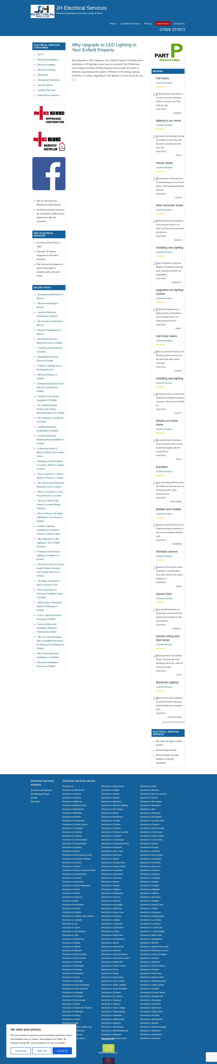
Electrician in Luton (70, 935)
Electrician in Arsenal (110, 794)
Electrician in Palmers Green (113, 966)
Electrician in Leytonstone (112, 928)
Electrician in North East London (154, 950)
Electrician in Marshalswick (113, 939)
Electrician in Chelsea (149, 824)
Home (113, 23)
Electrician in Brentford (72, 813)
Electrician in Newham (111, 950)
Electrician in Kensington (112, 905)
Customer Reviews (130, 23)
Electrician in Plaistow (149, 970)
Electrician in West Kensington (153, 1027)
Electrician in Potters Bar (150, 973)
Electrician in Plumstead (72, 973)
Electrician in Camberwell (73, 821)
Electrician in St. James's (112, 996)
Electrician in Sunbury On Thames (77, 1008)
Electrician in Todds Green (151, 1012)
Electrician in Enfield (110, 859)
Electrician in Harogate (150, 878)
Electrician (42, 75)
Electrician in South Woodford (114, 989)
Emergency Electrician (48, 80)
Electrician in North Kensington (153, 954)
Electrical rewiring (46, 69)
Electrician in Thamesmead (113, 1012)
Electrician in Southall (149, 989)
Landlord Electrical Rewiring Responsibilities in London (50, 439)
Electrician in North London (74, 958)
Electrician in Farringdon (150, 859)
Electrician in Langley (110, 920)
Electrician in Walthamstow (113, 1019)
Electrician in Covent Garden (74, 840)
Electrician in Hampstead (112, 874)
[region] (41, 1041)
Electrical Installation (47, 59)
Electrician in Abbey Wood (112, 786)
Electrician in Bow (148, 809)
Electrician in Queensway (112, 977)
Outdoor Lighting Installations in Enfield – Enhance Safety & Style (48, 530)
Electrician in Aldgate (110, 790)
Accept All (62, 1051)
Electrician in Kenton (71, 908)
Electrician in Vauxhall (149, 1015)
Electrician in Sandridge (72, 981)
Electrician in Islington (149, 901)
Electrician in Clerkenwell (151, 832)
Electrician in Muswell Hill (112, 947)
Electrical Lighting (46, 64)
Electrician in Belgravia (111, 801)
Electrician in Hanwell (71, 878)
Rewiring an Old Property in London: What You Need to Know (50, 465)
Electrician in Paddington (73, 966)
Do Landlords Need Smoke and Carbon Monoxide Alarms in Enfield (50, 409)
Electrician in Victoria (71, 1019)
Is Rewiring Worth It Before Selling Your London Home (50, 452)
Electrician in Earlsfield (150, 851)
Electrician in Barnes (149, 798)
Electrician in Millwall (71, 947)
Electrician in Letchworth (111, 924)
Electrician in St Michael (72, 996)
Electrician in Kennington (73, 905)
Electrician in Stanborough (73, 1000)
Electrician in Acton (148, 786)
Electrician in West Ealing (112, 1027)
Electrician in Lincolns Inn (151, 928)
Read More (161, 109)
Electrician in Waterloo (111, 1023)
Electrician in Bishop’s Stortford (114, 805)
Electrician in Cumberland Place (115, 843)
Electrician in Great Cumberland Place (78, 870)
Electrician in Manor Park (151, 935)
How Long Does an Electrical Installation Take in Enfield (50, 593)
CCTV (40, 54)
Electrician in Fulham (71, 866)
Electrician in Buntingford (151, 817)
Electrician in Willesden (111, 1034)
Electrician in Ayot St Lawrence (153, 794)
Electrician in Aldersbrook (73, 790)
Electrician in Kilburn (149, 908)
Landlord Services (46, 90)
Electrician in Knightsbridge (152, 916)
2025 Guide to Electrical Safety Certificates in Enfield (49, 606)
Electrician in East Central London (77, 855)
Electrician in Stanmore (111, 1000)
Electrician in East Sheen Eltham (76, 859)
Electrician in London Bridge (152, 931)
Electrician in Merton (110, 943)
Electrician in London (110, 931)
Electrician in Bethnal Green (74, 805)
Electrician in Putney (71, 977)
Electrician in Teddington (73, 1012)
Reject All (41, 1051)
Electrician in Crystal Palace (74, 843)
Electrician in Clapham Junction (115, 832)
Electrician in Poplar (110, 973)
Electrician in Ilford (70, 901)
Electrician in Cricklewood (112, 840)
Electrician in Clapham (72, 832)
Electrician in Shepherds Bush (153, 981)
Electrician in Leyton (71, 928)
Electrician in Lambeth (72, 920)
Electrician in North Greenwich (114, 954)
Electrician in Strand (71, 1004)
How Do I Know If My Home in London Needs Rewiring (49, 504)
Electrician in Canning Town (152, 821)
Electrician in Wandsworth (151, 1019)
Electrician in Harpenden (73, 882)
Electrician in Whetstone (150, 1031)
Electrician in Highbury (111, 889)
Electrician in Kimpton (71, 912)
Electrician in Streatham (150, 1004)
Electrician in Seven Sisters (113, 981)
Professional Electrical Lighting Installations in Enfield (48, 555)
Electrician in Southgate (72, 992)
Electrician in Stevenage (150, 1000)
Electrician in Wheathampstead (114, 1031)
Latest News (162, 23)
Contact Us (179, 23)
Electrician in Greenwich (111, 870)
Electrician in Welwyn (149, 1023)
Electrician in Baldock (71, 798)
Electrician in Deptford (71, 847)
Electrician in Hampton (150, 874)
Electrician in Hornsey (110, 897)
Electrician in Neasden (72, 950)
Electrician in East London (151, 855)
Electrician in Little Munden (74, 931)
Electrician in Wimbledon (151, 1034)
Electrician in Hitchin (71, 893)
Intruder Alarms (45, 85)
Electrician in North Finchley (74, 954)
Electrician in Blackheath (73, 809)
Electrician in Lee (69, 924)
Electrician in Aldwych (149, 790)
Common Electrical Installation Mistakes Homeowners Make (47, 628)
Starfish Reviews (179, 722)
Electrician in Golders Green (113, 866)
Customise (21, 1051)
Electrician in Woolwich (150, 1038)
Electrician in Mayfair (71, 943)
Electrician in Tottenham (111, 1015)
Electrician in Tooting (71, 1015)
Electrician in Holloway (72, 897)
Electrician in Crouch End (151, 840)
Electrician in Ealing (71, 851)
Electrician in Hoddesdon (112, 893)
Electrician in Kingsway (111, 916)
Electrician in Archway (71, 794)
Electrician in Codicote (72, 836)
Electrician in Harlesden (111, 878)
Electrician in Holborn (149, 893)
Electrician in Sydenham (150, 1008)
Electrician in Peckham (72, 970)
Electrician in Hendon (110, 885)
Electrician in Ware (70, 1023)
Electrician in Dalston (149, 843)
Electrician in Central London (75, 824)
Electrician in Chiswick (111, 828)
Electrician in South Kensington (75, 985)
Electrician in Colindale (111, 836)
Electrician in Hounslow (150, 897)
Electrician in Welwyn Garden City (77, 1027)
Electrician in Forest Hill (150, 863)
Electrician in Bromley (71, 817)
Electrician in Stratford (110, 1004)
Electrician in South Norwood (75, 989)
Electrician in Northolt (149, 958)
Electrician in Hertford (149, 885)
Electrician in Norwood (72, 962)
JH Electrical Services (81, 8)
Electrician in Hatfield (149, 882)
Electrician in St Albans (111, 992)
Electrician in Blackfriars (150, 805)
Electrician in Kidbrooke (111, 908)
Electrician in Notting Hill (111, 962)
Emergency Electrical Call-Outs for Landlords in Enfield (50, 387)
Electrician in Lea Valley (150, 920)
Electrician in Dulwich (149, 847)
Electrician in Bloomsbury (112, 809)
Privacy (148, 23)
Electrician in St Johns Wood (152, 992)
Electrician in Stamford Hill (151, 996)
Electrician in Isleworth (111, 901)
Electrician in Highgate (150, 889)
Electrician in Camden (110, 821)
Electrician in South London (152, 985)
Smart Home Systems (48, 95)
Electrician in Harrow (110, 882)
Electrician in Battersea (72, 801)
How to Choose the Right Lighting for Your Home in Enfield (50, 517)
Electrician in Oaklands (150, 962)
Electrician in (68, 786)
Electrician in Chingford (72, 828)
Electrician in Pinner (110, 970)
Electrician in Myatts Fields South (154, 947)
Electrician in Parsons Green (152, 966)
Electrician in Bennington (151, 801)
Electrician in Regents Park (152, 977)
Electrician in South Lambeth (113, 985)
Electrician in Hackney (149, 870)
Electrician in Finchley (71, 863)
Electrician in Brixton (110, 813)
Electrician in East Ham (111, 855)
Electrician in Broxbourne (112, 817)
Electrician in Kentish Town (151, 905)
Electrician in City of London (152, 828)
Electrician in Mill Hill (149, 943)
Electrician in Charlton (110, 824)
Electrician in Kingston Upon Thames (78, 916)
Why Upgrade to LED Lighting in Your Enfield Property (104, 47)
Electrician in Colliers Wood (152, 836)
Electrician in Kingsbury (150, 912)
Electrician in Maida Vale (112, 935)
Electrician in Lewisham (150, 924)
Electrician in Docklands (111, 847)
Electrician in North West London (115, 958)
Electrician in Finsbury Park (113, 863)
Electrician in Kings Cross (112, 912)
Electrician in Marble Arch (73, 939)
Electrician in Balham (110, 798)
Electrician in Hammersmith (74, 874)
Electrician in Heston (71, 889)
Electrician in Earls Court (112, 851)
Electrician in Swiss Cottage (113, 1008)
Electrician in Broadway (150, 813)
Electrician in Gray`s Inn (150, 866)
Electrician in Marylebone (151, 939)
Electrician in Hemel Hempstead (76, 885)
